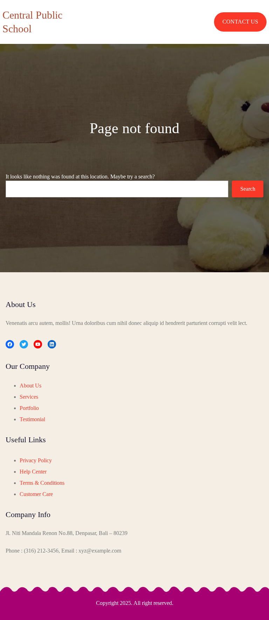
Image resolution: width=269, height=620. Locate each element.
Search (247, 189)
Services (29, 397)
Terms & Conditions (42, 483)
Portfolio (29, 408)
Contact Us (240, 22)
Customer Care (36, 494)
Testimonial (32, 419)
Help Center (33, 472)
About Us (30, 386)
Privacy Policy (36, 460)
